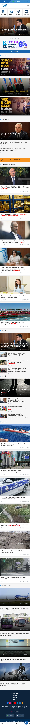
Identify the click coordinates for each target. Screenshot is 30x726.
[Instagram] (10, 703)
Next (28, 27)
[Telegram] (17, 703)
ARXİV (15, 697)
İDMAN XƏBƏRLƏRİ (15, 159)
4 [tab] (15, 38)
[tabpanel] (15, 27)
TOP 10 (15, 699)
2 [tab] (12, 38)
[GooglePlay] (10, 715)
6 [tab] (18, 38)
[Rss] (22, 703)
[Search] (24, 1)
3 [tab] (13, 38)
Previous (2, 27)
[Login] (27, 1)
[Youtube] (15, 703)
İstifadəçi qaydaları (10, 721)
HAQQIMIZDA (15, 693)
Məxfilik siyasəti (20, 721)
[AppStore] (20, 715)
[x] (12, 703)
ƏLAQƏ (15, 695)
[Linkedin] (20, 703)
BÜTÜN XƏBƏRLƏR (15, 51)
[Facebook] (8, 703)
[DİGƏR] (28, 5)
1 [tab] (10, 38)
